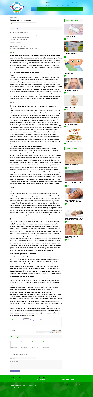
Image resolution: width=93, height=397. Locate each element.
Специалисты (30, 385)
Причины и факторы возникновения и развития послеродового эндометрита (28, 35)
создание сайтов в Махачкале (77, 384)
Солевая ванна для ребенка (71, 124)
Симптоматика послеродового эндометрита (20, 37)
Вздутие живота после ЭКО (71, 90)
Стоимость (12, 387)
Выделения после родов (35, 349)
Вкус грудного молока (69, 107)
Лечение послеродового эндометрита (19, 44)
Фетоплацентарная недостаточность (46, 349)
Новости (24, 385)
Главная (12, 385)
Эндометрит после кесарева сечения (18, 39)
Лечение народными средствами (17, 46)
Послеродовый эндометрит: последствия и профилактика (23, 48)
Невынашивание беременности (24, 349)
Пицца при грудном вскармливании (73, 141)
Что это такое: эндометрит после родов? (19, 32)
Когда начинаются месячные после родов (14, 350)
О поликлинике (18, 385)
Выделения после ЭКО (69, 36)
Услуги (36, 385)
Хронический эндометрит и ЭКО (33, 320)
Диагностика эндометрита (16, 41)
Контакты (18, 387)
